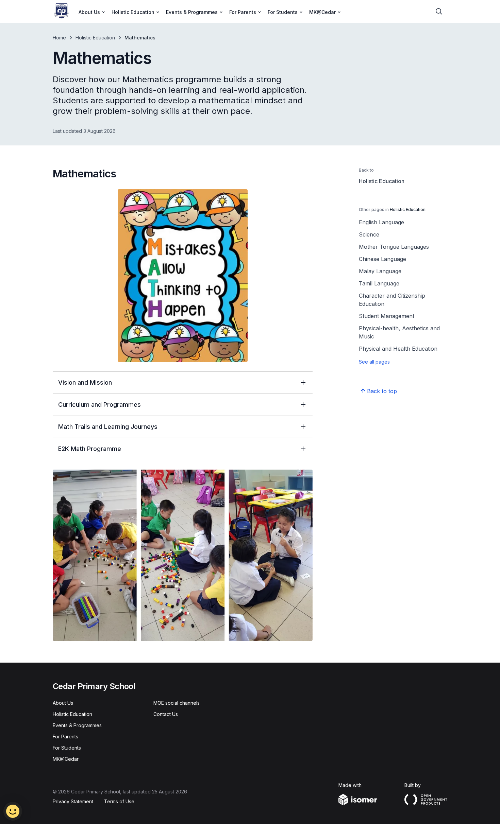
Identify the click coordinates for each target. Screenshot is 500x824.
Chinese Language (382, 259)
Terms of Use (119, 801)
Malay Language (380, 271)
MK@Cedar (66, 759)
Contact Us (165, 714)
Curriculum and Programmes (99, 404)
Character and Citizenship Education (392, 299)
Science (369, 234)
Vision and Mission (85, 382)
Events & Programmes (77, 725)
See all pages (374, 362)
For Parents (65, 736)
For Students (67, 748)
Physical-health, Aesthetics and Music (399, 332)
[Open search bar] (439, 11)
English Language (381, 222)
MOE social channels (176, 703)
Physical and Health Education (398, 348)
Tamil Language (379, 283)
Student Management (386, 316)
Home (59, 37)
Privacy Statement (73, 801)
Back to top (382, 391)
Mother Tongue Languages (394, 246)
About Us (63, 703)
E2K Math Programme (89, 448)
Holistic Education (95, 37)
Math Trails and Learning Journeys (107, 426)
